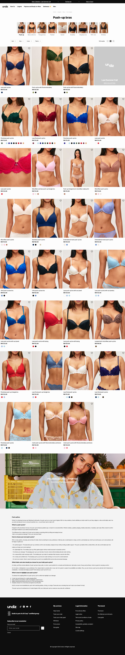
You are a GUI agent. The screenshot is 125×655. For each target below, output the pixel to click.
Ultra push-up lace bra (7, 290)
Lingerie (59, 12)
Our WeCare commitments (105, 614)
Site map (77, 627)
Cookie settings (79, 630)
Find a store (56, 624)
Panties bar (68, 1)
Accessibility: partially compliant (84, 624)
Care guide (101, 617)
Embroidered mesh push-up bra (72, 240)
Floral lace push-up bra (7, 138)
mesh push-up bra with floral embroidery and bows (46, 443)
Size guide (56, 627)
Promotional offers (80, 611)
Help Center (56, 611)
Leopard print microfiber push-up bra (105, 341)
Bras (64, 12)
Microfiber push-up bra (101, 189)
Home (54, 12)
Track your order (57, 614)
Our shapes (69, 12)
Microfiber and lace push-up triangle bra (43, 189)
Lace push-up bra (6, 87)
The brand (100, 611)
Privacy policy (79, 620)
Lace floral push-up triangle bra (41, 392)
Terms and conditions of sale (83, 617)
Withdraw (56, 620)
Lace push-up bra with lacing (40, 341)
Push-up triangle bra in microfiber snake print (76, 189)
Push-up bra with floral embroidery (42, 87)
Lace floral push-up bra (38, 138)
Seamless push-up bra (38, 240)
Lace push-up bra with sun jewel (72, 290)
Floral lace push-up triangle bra (9, 392)
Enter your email (11, 624)
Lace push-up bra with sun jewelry (104, 290)
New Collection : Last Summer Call (41, 1)
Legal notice (78, 614)
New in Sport (89, 1)
